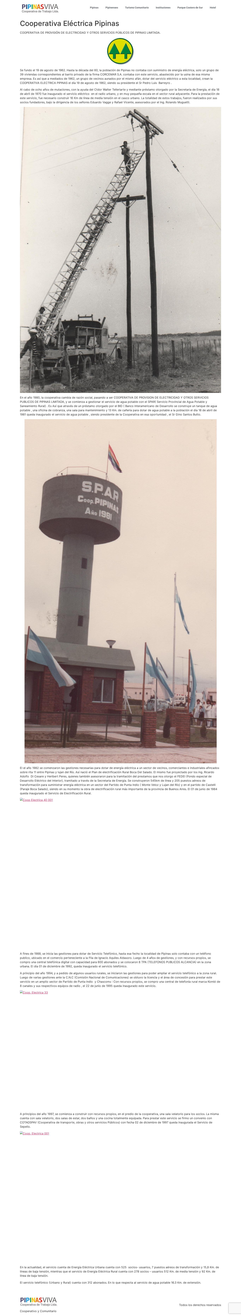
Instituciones (163, 7)
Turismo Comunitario (137, 7)
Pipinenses (112, 7)
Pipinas (94, 7)
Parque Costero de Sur (190, 7)
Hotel (213, 7)
